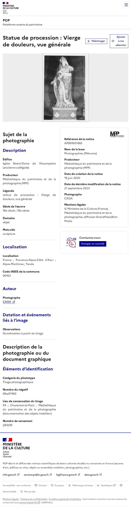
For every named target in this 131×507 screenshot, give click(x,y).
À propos (59, 485)
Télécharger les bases (82, 485)
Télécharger (98, 41)
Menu (126, 4)
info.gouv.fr (9, 475)
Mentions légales (11, 499)
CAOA (7, 302)
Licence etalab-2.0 (28, 502)
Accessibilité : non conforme (17, 485)
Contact (43, 485)
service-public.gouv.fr (36, 475)
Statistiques (106, 485)
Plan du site (29, 491)
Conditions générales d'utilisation (65, 499)
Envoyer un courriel (92, 244)
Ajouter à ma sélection (121, 41)
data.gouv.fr (91, 475)
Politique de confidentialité (33, 499)
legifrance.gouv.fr (66, 475)
